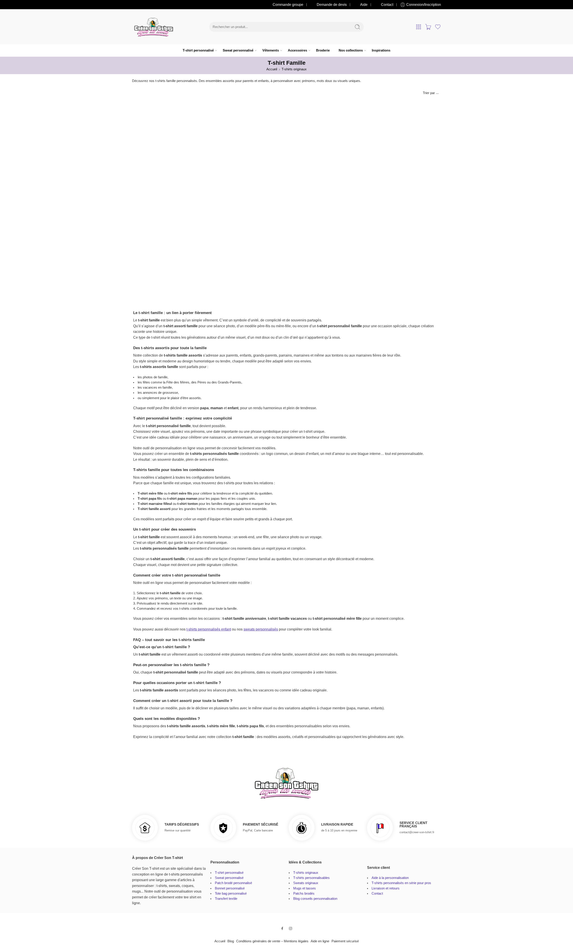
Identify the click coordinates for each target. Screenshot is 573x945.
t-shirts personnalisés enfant (208, 629)
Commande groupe (288, 4)
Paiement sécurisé (345, 941)
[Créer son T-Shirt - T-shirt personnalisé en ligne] (153, 27)
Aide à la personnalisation (390, 878)
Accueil (271, 69)
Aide (364, 4)
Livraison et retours (386, 888)
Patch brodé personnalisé (233, 883)
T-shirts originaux (294, 69)
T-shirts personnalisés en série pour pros (401, 883)
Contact (387, 4)
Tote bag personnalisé (231, 893)
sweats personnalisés (261, 629)
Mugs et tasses (304, 888)
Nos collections (351, 50)
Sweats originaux (305, 883)
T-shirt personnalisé (198, 50)
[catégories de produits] (418, 27)
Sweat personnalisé (238, 50)
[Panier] (428, 27)
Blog (230, 941)
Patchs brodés (303, 893)
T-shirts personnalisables (311, 878)
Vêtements (270, 50)
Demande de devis (332, 4)
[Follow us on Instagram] (291, 928)
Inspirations (381, 50)
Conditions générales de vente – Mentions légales (272, 941)
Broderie (323, 50)
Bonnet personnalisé (230, 888)
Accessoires (297, 50)
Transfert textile (226, 898)
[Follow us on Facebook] (282, 928)
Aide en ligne (320, 941)
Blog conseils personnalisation (315, 898)
